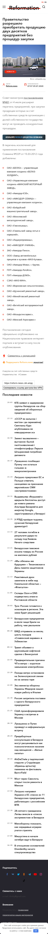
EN (45, 2)
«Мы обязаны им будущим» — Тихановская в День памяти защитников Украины (29, 566)
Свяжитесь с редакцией (21, 355)
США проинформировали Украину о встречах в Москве (29, 714)
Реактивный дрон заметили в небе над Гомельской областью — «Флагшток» (27, 582)
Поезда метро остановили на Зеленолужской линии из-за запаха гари (29, 676)
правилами (23, 910)
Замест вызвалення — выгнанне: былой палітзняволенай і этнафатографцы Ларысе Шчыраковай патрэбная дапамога (28, 447)
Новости (10, 72)
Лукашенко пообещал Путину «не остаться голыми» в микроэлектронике (27, 466)
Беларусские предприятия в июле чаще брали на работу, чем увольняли (29, 622)
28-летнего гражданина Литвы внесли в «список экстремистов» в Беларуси (29, 814)
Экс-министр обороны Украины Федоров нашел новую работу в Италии (28, 689)
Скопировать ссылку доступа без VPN (23, 388)
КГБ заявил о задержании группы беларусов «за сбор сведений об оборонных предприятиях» (29, 408)
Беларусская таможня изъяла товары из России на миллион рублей (28, 551)
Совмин (23, 374)
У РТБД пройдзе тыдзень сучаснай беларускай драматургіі (28, 523)
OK (36, 931)
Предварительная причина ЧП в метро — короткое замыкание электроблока (29, 663)
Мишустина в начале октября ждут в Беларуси (28, 838)
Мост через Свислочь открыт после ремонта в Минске (28, 782)
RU (43, 2)
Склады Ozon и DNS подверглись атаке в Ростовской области (26, 596)
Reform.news (11, 86)
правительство (10, 374)
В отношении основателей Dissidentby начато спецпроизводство (29, 849)
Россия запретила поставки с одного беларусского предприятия (29, 701)
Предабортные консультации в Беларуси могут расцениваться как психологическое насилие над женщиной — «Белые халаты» (29, 744)
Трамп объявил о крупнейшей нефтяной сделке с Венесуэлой (27, 651)
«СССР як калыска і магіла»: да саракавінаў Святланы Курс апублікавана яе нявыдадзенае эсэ (27, 426)
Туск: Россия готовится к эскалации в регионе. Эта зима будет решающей (28, 609)
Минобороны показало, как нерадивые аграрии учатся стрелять (28, 827)
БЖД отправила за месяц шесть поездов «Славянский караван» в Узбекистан (28, 636)
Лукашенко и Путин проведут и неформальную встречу (29, 727)
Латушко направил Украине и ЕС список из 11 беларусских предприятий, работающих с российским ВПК (29, 798)
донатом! (38, 362)
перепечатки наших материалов (18, 915)
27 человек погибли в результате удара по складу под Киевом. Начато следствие (26, 537)
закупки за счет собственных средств (20, 371)
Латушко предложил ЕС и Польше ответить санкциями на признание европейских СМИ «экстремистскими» (29, 484)
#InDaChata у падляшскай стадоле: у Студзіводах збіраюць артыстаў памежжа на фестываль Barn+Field (29, 766)
